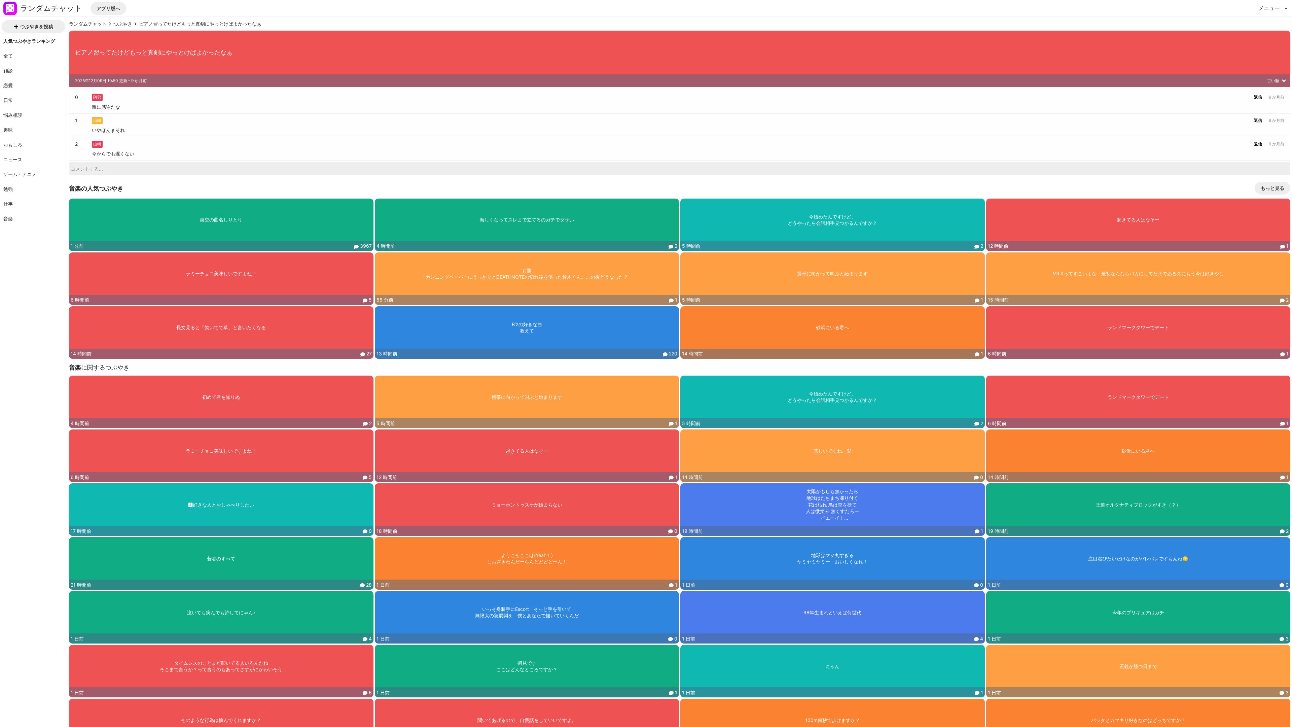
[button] (108, 8)
